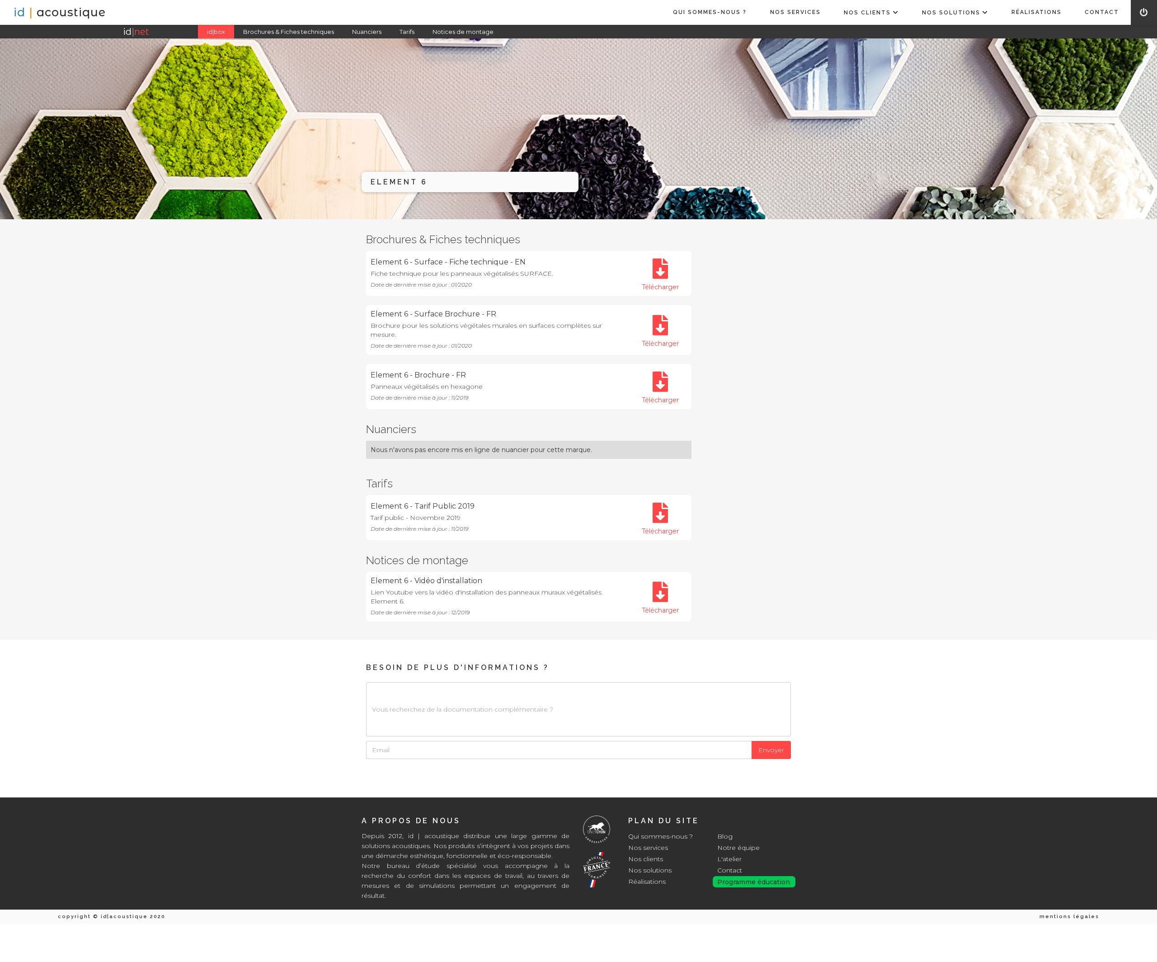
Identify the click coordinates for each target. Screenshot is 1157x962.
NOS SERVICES (795, 12)
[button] (871, 12)
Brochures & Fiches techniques (288, 31)
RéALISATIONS (1036, 12)
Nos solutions (650, 870)
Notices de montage (463, 31)
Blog (725, 836)
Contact (729, 870)
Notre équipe (738, 848)
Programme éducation (753, 882)
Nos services (648, 848)
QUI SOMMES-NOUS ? (710, 12)
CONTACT (1102, 12)
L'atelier (729, 859)
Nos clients (645, 859)
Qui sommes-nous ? (660, 836)
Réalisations (647, 881)
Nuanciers (366, 31)
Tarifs (407, 31)
